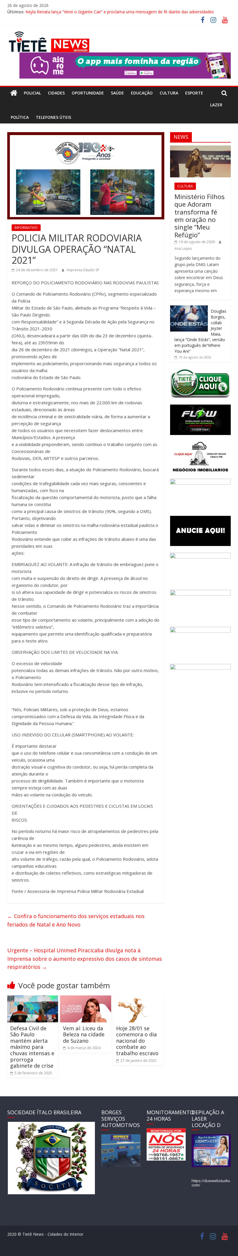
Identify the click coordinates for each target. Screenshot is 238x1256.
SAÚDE (117, 93)
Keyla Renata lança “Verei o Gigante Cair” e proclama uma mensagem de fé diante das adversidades (120, 11)
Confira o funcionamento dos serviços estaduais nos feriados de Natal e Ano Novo (76, 920)
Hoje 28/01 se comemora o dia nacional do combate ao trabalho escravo (137, 1041)
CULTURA (169, 93)
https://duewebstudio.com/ (211, 1183)
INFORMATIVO (26, 227)
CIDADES (56, 93)
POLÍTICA (20, 117)
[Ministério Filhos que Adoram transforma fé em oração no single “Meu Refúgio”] (200, 148)
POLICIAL (32, 93)
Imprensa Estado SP (83, 269)
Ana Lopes (183, 248)
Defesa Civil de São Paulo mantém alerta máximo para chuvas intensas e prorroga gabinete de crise (32, 1047)
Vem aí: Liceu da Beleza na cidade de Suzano (83, 1034)
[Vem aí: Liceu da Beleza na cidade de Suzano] (85, 999)
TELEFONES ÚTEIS (53, 117)
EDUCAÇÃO (142, 93)
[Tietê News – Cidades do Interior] (13, 93)
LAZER (216, 105)
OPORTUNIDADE (88, 93)
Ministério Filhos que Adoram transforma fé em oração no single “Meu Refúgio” (199, 215)
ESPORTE (194, 93)
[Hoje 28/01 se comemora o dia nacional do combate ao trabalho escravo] (138, 999)
